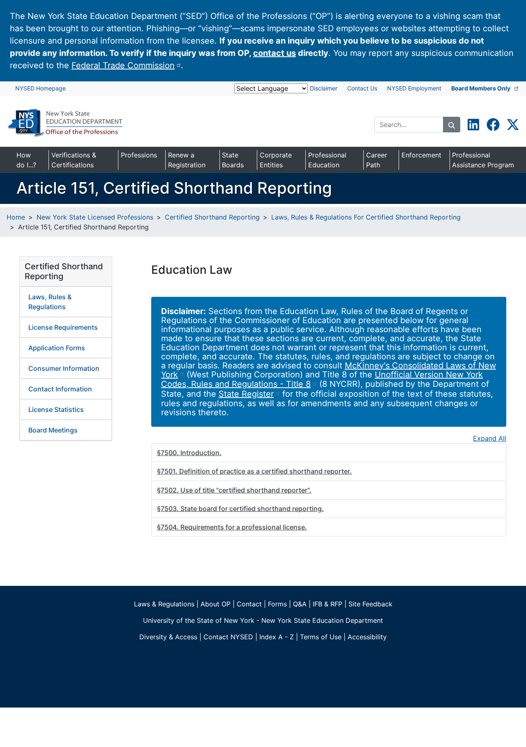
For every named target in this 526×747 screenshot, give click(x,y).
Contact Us (362, 88)
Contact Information (60, 389)
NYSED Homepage (40, 88)
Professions (139, 155)
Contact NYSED (228, 637)
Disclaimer (323, 88)
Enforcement (421, 155)
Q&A (300, 604)
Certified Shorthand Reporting (212, 217)
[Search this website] (451, 124)
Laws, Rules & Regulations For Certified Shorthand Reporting (366, 217)
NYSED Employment (414, 88)
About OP (216, 604)
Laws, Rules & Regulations (50, 302)
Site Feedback (370, 604)
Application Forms (56, 348)
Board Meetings (53, 430)
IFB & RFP (327, 604)
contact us (274, 53)
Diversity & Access (168, 637)
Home (16, 217)
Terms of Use (320, 637)
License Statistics (56, 409)
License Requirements (63, 327)
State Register (246, 394)
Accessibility (367, 637)
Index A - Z (276, 637)
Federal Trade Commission (123, 65)
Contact (249, 604)
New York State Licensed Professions (95, 217)
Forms (277, 604)
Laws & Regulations (164, 604)
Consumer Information (63, 368)
